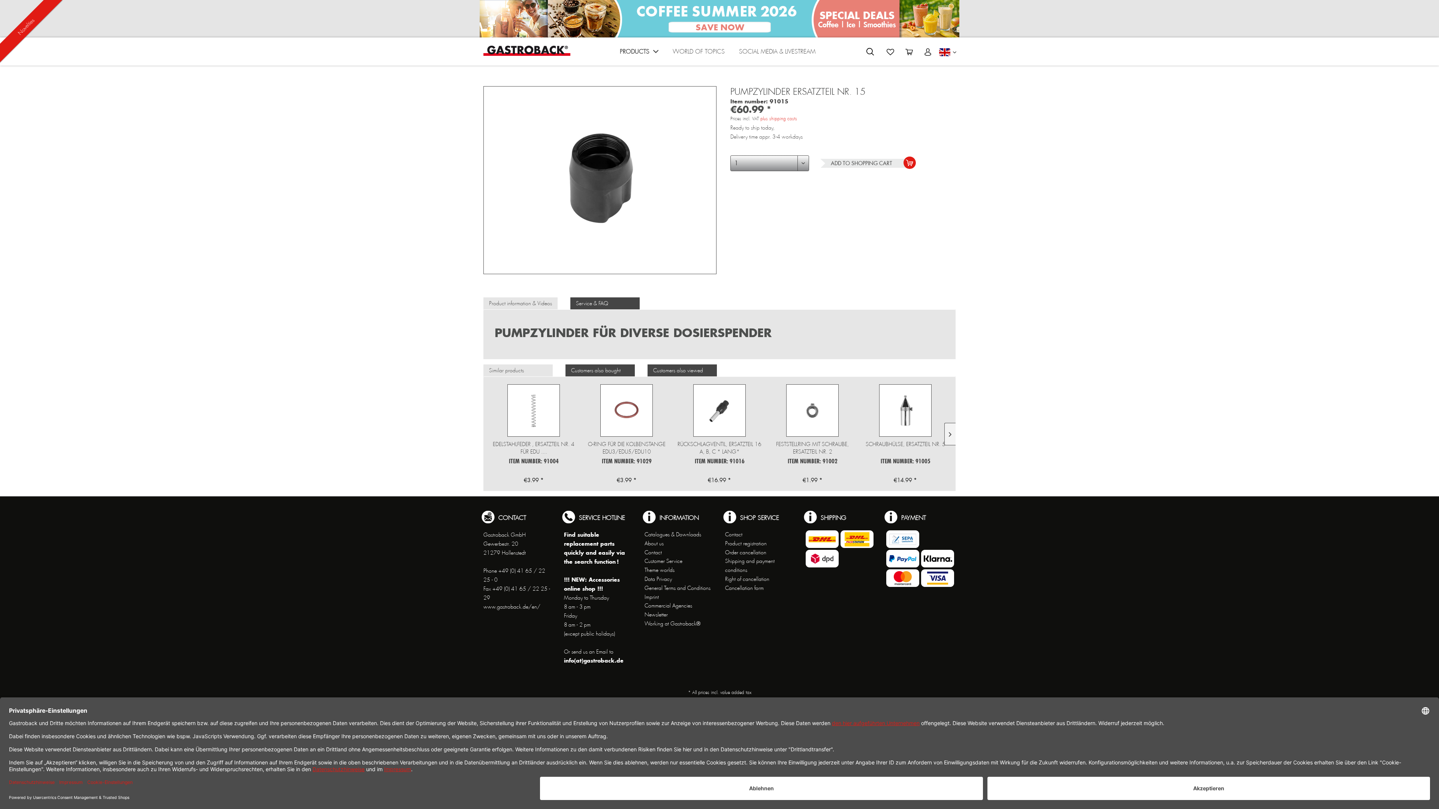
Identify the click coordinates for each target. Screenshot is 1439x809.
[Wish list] (890, 52)
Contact (653, 552)
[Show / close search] (870, 51)
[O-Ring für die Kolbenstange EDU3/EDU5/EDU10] (626, 410)
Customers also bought (596, 370)
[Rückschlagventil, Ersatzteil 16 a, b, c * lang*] (719, 410)
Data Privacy (658, 579)
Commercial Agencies (668, 605)
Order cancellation (745, 552)
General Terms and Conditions (678, 588)
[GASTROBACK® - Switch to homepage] (526, 51)
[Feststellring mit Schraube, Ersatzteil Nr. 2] (812, 410)
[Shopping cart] (909, 52)
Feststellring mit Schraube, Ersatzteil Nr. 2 (812, 448)
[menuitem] (639, 53)
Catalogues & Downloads (673, 534)
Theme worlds (660, 570)
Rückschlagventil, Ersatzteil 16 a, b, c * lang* (719, 448)
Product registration (746, 543)
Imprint (652, 597)
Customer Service (663, 561)
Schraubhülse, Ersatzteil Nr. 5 (905, 444)
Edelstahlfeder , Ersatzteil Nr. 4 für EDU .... (533, 448)
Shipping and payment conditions (750, 565)
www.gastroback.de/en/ (511, 606)
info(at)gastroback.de (594, 660)
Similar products (506, 370)
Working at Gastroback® (672, 623)
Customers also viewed (678, 370)
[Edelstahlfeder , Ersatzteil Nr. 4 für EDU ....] (533, 410)
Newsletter (656, 614)
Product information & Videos (520, 303)
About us (654, 543)
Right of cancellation (747, 579)
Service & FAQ (592, 303)
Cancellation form (744, 588)
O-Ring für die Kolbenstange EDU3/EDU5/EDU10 (627, 448)
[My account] (927, 52)
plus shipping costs (778, 119)
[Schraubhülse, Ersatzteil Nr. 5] (905, 410)
